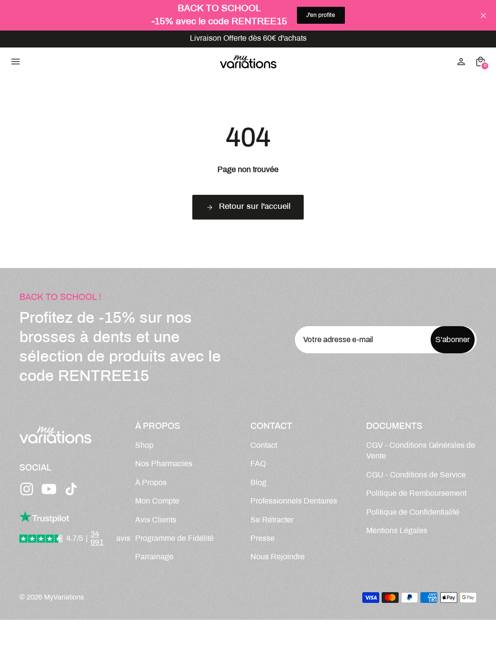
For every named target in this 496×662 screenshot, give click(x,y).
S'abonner (452, 339)
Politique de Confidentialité (412, 512)
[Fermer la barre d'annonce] (483, 15)
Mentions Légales (396, 531)
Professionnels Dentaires (293, 501)
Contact (263, 445)
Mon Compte (157, 501)
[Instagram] (26, 489)
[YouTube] (49, 489)
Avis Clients (155, 520)
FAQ (258, 464)
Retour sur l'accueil (255, 207)
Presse (262, 538)
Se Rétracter (272, 520)
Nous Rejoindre (277, 557)
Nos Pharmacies (163, 464)
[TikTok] (71, 489)
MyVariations (64, 597)
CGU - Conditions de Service (416, 475)
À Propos (151, 483)
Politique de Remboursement (416, 493)
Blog (258, 483)
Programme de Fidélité (174, 538)
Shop (144, 445)
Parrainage (154, 557)
